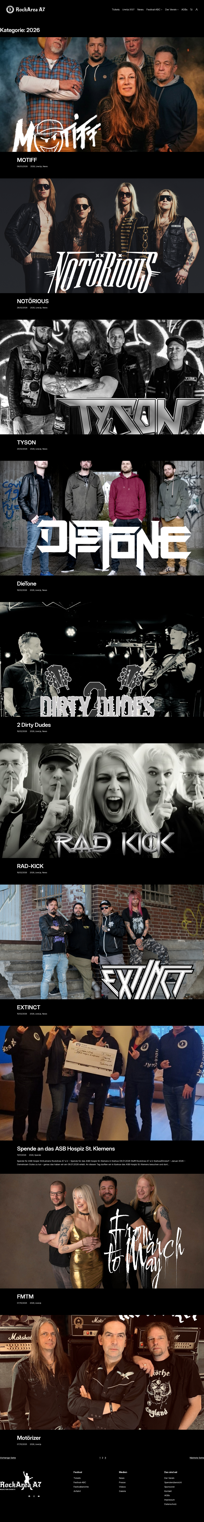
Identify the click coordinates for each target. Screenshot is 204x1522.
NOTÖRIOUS (33, 301)
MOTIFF (27, 160)
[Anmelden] (196, 9)
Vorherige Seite (8, 1458)
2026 (32, 166)
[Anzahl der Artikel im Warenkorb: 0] (191, 9)
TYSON (26, 442)
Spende (37, 1155)
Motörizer (29, 1437)
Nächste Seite (197, 1458)
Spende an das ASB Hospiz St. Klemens (66, 1148)
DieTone (26, 583)
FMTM (25, 1296)
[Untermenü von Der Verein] (178, 9)
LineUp (39, 166)
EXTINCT (28, 1007)
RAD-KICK (30, 866)
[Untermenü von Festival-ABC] (161, 9)
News (45, 166)
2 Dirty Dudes (34, 724)
